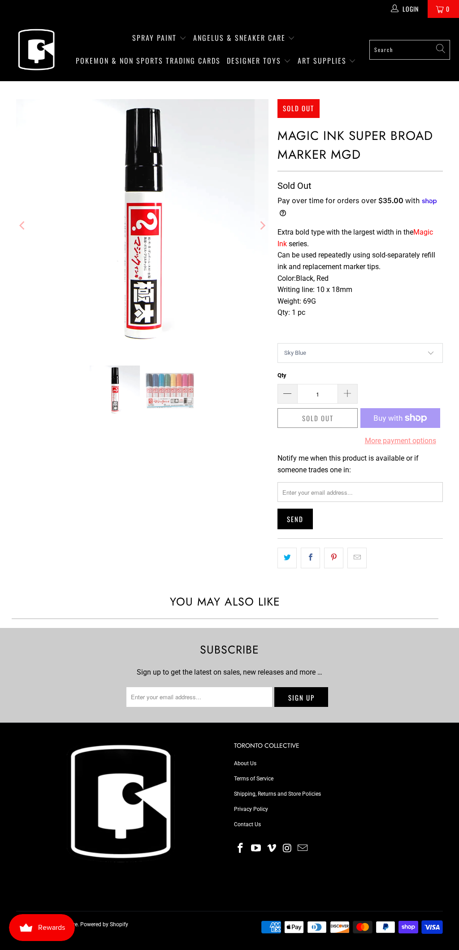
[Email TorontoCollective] (303, 848)
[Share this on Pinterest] (333, 558)
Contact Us (247, 824)
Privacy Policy (251, 809)
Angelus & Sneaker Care (239, 37)
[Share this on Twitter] (287, 558)
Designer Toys (255, 60)
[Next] (262, 225)
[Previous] (23, 225)
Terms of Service (253, 779)
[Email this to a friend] (357, 558)
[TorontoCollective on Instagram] (287, 848)
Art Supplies (323, 60)
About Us (245, 763)
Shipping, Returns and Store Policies (277, 794)
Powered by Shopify (104, 924)
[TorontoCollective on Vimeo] (271, 848)
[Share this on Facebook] (310, 558)
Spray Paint (155, 37)
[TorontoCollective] (36, 49)
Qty (281, 375)
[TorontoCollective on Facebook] (240, 848)
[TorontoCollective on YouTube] (256, 848)
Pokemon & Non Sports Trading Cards (148, 60)
